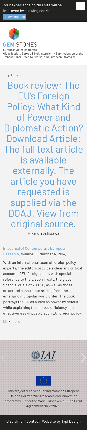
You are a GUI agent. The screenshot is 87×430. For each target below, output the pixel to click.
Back (14, 75)
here (16, 321)
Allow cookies (14, 17)
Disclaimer (15, 421)
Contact (33, 421)
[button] (80, 6)
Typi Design (71, 421)
